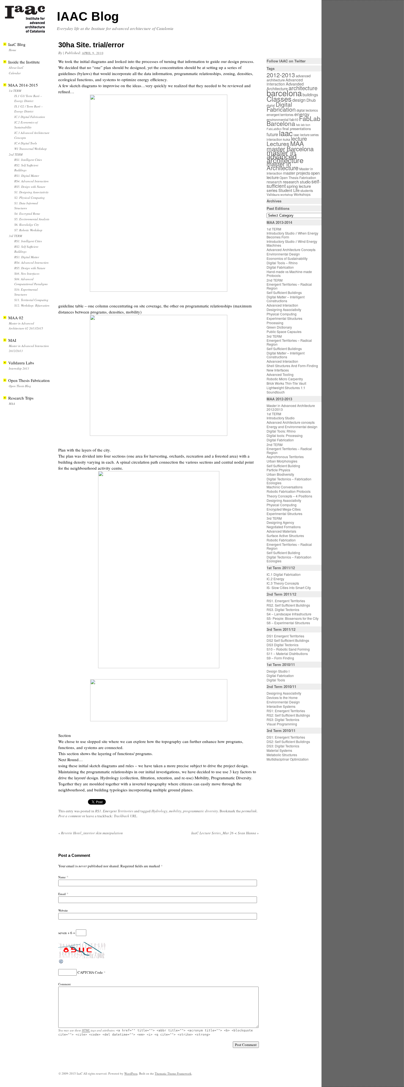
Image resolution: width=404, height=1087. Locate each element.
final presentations (297, 128)
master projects (296, 173)
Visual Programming (282, 724)
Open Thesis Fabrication (298, 177)
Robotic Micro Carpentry (285, 378)
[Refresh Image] (61, 962)
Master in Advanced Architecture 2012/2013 (291, 407)
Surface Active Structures (285, 535)
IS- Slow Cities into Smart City (289, 587)
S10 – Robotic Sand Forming (288, 649)
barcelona (284, 92)
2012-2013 (281, 74)
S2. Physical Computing (29, 198)
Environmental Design (283, 254)
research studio (297, 181)
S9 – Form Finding (280, 658)
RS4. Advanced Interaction (31, 181)
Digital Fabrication (281, 106)
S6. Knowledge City (26, 224)
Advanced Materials (281, 531)
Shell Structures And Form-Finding (292, 365)
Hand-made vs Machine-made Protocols (289, 273)
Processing (275, 322)
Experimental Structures (284, 318)
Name (62, 877)
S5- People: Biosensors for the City (293, 618)
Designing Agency (280, 522)
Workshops (302, 194)
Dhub (311, 100)
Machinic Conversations (285, 487)
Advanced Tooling (280, 374)
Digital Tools (276, 680)
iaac (286, 132)
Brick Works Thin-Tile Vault (286, 383)
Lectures (278, 143)
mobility (175, 810)
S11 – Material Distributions (287, 653)
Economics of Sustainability (287, 258)
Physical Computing (282, 314)
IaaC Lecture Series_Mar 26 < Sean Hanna (225, 832)
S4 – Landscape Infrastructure (289, 614)
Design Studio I (278, 671)
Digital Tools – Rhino (282, 262)
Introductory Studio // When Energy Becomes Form (292, 235)
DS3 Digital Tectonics (282, 644)
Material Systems (279, 750)
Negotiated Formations (284, 526)
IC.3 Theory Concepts (283, 583)
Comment (64, 984)
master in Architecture (282, 165)
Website (63, 910)
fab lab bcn (303, 125)
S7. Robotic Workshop (28, 230)
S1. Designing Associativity (31, 192)
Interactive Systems (281, 706)
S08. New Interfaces (26, 273)
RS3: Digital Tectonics (283, 719)
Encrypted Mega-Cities (284, 509)
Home (12, 50)
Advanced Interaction (285, 82)
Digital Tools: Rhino (281, 431)
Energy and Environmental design (292, 426)
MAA (12, 403)
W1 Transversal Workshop (30, 149)
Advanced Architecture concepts (291, 422)
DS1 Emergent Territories (285, 636)
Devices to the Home (282, 697)
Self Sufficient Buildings (284, 292)
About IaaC (16, 67)
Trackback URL (125, 815)
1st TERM (15, 91)
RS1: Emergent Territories (286, 710)
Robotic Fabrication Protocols (289, 491)
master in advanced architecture (285, 156)
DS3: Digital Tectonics (283, 746)
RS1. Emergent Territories (114, 810)
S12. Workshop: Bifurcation (31, 305)
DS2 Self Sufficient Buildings (288, 640)
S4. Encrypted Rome (27, 213)
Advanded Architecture (285, 86)
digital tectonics (307, 110)
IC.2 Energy (275, 578)
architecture (303, 88)
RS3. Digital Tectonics (283, 609)
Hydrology (159, 810)
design (299, 100)
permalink (249, 810)
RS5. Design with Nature (29, 187)
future (272, 134)
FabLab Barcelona (293, 121)
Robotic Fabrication (281, 540)
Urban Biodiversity (280, 474)
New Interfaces (278, 370)
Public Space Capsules (284, 331)
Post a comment (69, 815)
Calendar (15, 73)
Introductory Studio (281, 417)
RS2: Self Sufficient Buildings (288, 715)
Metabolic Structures (282, 754)
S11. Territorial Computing (31, 300)
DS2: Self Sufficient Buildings (288, 741)
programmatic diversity (200, 810)
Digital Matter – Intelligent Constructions (286, 299)
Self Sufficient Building (283, 465)
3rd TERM (15, 236)
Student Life (289, 190)
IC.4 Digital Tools (25, 143)
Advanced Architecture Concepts (291, 249)
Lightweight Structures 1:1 (286, 387)
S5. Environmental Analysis (31, 219)
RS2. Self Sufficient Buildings (288, 605)
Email (62, 894)
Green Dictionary (279, 327)
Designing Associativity (284, 309)
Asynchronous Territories (285, 456)
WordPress (130, 1073)
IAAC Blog (88, 16)
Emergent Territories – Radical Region (289, 286)
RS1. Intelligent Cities (28, 160)
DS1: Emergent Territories (286, 737)
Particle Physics (278, 469)
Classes (279, 99)
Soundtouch (276, 392)
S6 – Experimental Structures (288, 622)
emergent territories (280, 114)
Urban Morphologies (282, 461)
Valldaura (273, 194)
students (306, 190)
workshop (286, 194)
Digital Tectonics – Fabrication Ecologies (289, 481)
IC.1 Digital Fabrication (29, 117)
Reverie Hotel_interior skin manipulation (90, 832)
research (274, 182)
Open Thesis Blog (20, 386)
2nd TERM (16, 154)
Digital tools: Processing (285, 435)
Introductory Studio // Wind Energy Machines (292, 243)
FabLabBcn (274, 129)
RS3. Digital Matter (26, 176)
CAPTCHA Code (90, 972)
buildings (310, 94)
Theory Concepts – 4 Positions (289, 496)
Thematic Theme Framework (173, 1073)
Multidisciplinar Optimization (288, 759)
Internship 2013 (19, 368)
